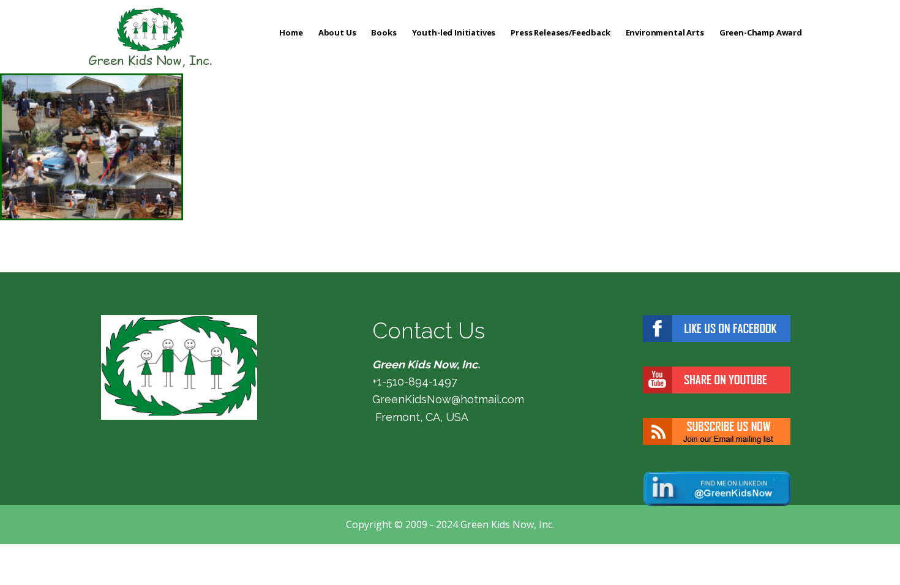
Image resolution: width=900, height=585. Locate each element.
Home (290, 32)
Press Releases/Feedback (560, 32)
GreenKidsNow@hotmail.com (448, 399)
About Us (337, 32)
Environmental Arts (665, 32)
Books (383, 32)
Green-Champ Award (760, 32)
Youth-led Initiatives (454, 32)
